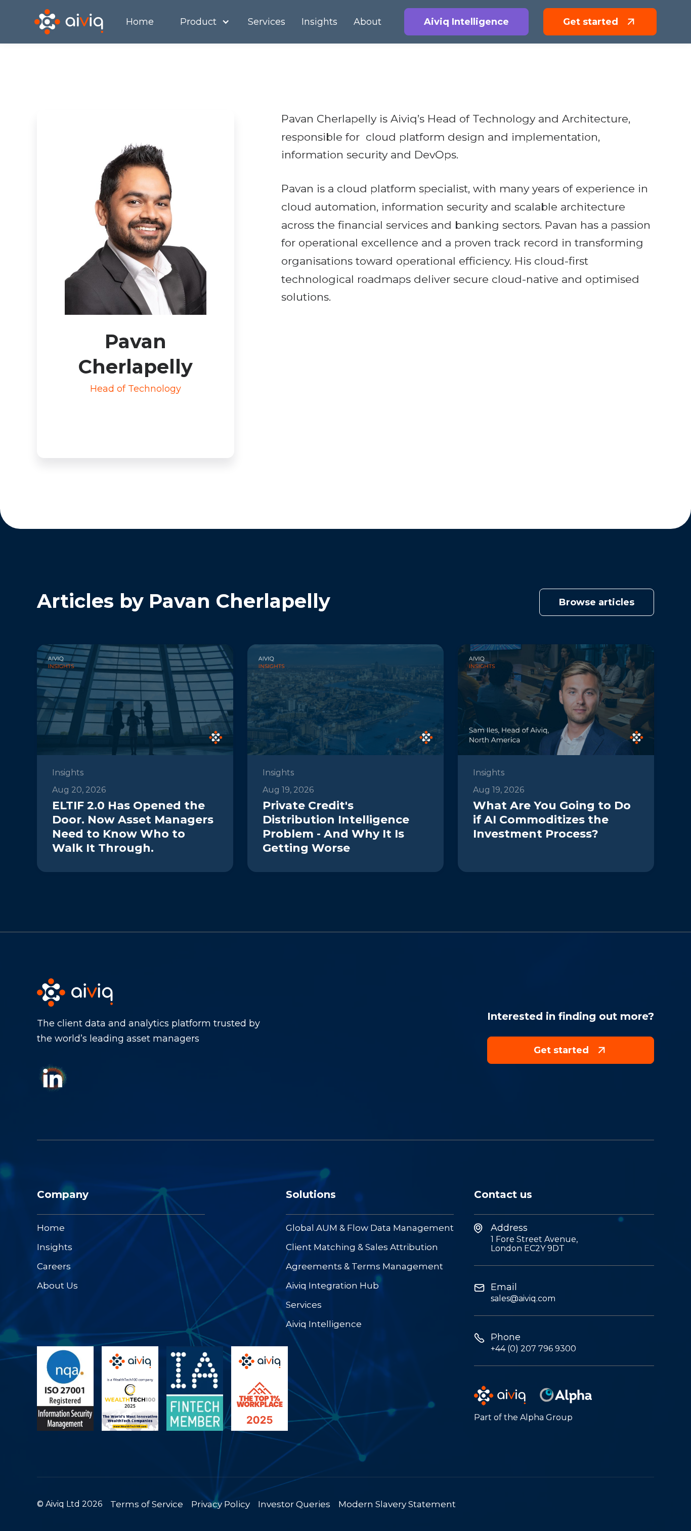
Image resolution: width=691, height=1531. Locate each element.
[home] (68, 22)
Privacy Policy (220, 1504)
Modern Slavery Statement (397, 1504)
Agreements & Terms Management (364, 1266)
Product (198, 21)
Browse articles (596, 602)
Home (51, 1228)
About (367, 21)
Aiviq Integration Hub (332, 1286)
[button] (201, 22)
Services (304, 1305)
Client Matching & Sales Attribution (362, 1247)
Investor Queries (294, 1504)
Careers (54, 1266)
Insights (54, 1247)
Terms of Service (146, 1504)
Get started (571, 1050)
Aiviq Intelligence (324, 1324)
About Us (57, 1286)
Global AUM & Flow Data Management (370, 1228)
